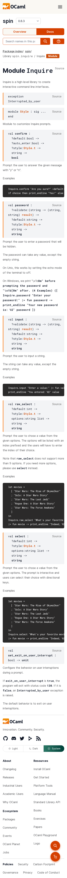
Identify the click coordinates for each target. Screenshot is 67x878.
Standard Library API (47, 802)
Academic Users (13, 794)
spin (8, 21)
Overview (19, 31)
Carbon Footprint (44, 864)
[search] (55, 845)
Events (7, 836)
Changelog (9, 769)
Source (59, 68)
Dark (35, 748)
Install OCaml (42, 769)
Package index (13, 51)
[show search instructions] (58, 41)
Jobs (6, 852)
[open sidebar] (55, 856)
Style (24, 111)
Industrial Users (12, 785)
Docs (50, 31)
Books (38, 810)
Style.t (30, 148)
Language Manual (45, 794)
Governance (10, 872)
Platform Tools (43, 785)
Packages (9, 819)
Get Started (41, 777)
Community (10, 827)
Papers (38, 827)
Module (52, 56)
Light (15, 748)
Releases (8, 777)
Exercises (40, 818)
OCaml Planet (11, 844)
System (56, 748)
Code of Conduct (48, 872)
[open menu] (60, 7)
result (27, 214)
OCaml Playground (45, 835)
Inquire (41, 56)
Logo (37, 843)
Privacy (27, 872)
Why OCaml (10, 802)
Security (23, 864)
